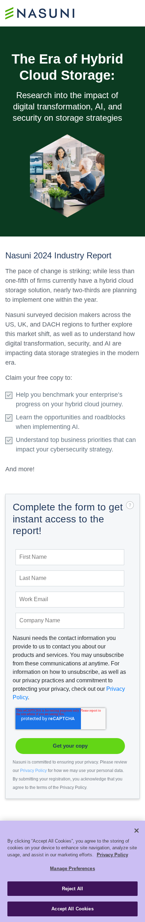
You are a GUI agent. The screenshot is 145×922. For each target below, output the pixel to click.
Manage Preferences (72, 868)
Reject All (72, 888)
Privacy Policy (33, 770)
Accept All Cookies (72, 908)
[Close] (136, 830)
